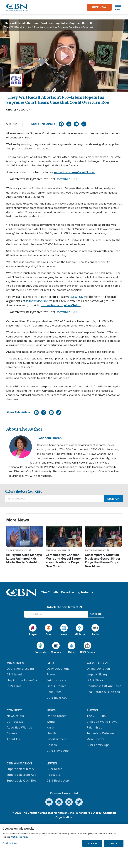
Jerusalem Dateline (100, 733)
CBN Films (14, 686)
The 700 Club (96, 716)
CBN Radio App (58, 781)
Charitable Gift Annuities (103, 686)
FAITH (51, 663)
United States (56, 716)
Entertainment (57, 739)
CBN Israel (14, 674)
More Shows (95, 739)
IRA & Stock (94, 680)
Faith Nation (95, 727)
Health (51, 733)
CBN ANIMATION (19, 763)
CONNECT (14, 710)
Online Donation (98, 669)
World (51, 722)
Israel (50, 727)
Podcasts (53, 775)
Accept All (92, 843)
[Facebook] (61, 124)
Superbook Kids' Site (21, 781)
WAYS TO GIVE (97, 663)
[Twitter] (68, 124)
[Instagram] (69, 802)
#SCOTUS (76, 297)
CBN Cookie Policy (19, 836)
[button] (117, 7)
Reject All (113, 843)
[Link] (83, 124)
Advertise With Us (20, 727)
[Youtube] (49, 802)
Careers (12, 733)
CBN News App (58, 751)
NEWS (51, 710)
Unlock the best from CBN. (23, 491)
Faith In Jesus (56, 680)
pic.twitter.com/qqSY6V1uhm (61, 305)
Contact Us (15, 722)
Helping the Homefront (23, 680)
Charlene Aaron (18, 109)
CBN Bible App (57, 698)
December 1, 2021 (67, 179)
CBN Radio (54, 769)
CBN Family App (98, 745)
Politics (52, 745)
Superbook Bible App (22, 775)
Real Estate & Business (103, 692)
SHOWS (92, 710)
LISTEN (52, 763)
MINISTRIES (15, 663)
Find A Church (57, 686)
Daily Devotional (58, 669)
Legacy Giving (96, 674)
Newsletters (15, 716)
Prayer (51, 674)
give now (99, 7)
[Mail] (76, 124)
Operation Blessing (20, 669)
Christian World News (101, 722)
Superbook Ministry (20, 769)
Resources (54, 692)
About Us (13, 739)
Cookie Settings (9, 843)
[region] (64, 837)
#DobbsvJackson (37, 301)
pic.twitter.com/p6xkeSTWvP (74, 172)
